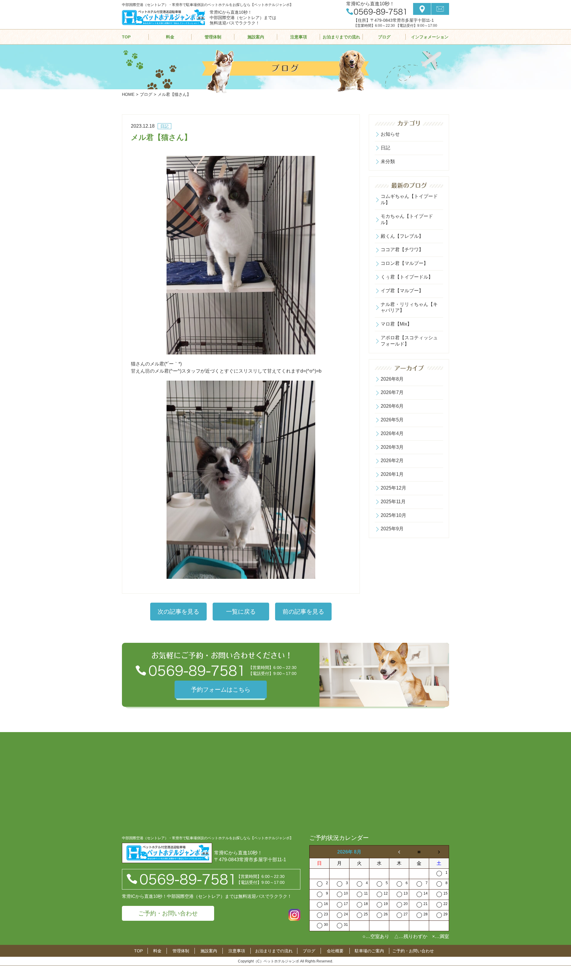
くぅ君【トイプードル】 (407, 276)
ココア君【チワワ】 (402, 249)
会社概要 (335, 950)
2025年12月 (393, 487)
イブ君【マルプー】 (402, 290)
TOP (126, 37)
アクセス (422, 9)
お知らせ (390, 134)
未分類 (388, 161)
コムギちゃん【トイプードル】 (409, 199)
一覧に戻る (241, 611)
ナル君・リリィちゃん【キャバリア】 (409, 307)
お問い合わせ (440, 9)
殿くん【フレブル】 (402, 236)
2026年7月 (392, 392)
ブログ (384, 37)
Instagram (294, 915)
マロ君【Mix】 (396, 323)
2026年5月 (392, 419)
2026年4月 (392, 433)
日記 (385, 147)
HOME (128, 94)
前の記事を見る (303, 611)
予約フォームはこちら (220, 689)
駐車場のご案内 (369, 950)
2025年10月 (393, 515)
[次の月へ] (439, 851)
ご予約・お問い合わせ (168, 913)
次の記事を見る (178, 611)
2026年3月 (392, 447)
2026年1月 (392, 474)
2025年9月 (392, 528)
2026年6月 (392, 406)
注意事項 (298, 37)
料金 (170, 37)
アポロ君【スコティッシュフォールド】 (409, 340)
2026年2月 (392, 460)
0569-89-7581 (376, 11)
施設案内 (255, 37)
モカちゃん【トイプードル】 (407, 219)
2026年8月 (392, 379)
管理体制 (213, 37)
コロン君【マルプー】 (404, 263)
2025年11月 (393, 501)
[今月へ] (419, 851)
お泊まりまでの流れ (341, 37)
